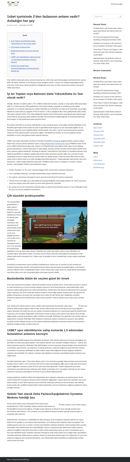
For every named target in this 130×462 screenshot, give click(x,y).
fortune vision (13, 25)
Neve (9, 459)
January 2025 (98, 135)
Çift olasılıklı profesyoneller (20, 47)
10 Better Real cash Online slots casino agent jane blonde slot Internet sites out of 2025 (107, 30)
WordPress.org (98, 167)
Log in (95, 157)
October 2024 (98, 146)
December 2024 (99, 139)
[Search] (120, 16)
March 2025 (97, 128)
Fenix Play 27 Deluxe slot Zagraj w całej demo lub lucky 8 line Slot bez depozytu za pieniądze (107, 52)
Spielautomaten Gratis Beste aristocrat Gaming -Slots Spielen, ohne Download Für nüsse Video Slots (107, 60)
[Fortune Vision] (13, 4)
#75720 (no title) (116, 4)
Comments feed (99, 164)
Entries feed (97, 160)
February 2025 (98, 131)
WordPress (25, 459)
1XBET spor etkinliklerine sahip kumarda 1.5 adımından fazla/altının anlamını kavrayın (25, 59)
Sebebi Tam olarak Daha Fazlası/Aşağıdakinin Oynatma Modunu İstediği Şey (25, 68)
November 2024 (99, 142)
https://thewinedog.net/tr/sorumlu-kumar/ (55, 143)
